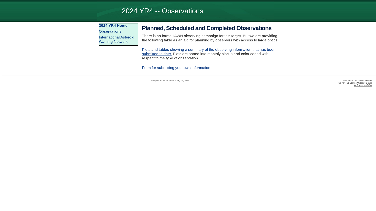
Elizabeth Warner (363, 80)
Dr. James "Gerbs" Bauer (359, 83)
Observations (110, 31)
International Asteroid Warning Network (116, 39)
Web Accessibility (363, 85)
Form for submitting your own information (176, 68)
